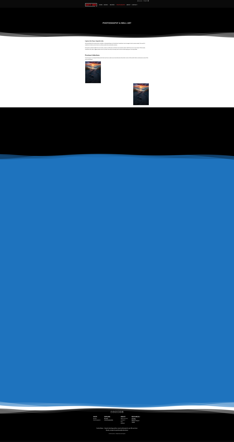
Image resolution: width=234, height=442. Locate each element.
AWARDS (123, 423)
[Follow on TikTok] (116, 412)
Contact (134, 4)
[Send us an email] (120, 412)
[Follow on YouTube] (123, 412)
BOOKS (95, 418)
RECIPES (106, 418)
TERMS (133, 422)
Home (100, 4)
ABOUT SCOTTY (124, 418)
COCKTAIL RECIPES (108, 420)
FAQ (122, 421)
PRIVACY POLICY (135, 420)
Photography (121, 4)
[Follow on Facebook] (111, 412)
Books (106, 4)
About (128, 4)
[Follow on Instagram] (114, 412)
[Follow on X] (118, 412)
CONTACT (123, 420)
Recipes (112, 4)
